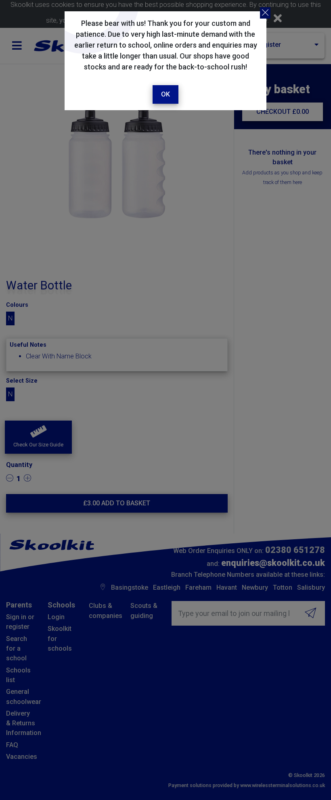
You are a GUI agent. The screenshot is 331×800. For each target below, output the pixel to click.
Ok (165, 94)
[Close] (265, 13)
